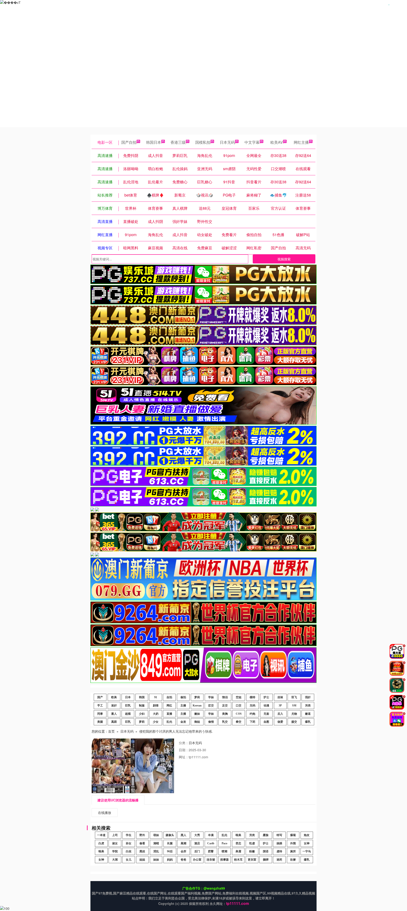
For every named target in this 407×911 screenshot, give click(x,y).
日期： (184, 749)
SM (294, 705)
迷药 (279, 859)
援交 (294, 721)
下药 (252, 721)
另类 (308, 705)
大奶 (156, 713)
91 (155, 697)
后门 (197, 851)
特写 (279, 835)
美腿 (100, 721)
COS (239, 713)
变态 (238, 843)
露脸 (266, 835)
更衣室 (252, 859)
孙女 (128, 843)
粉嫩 (252, 851)
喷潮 (224, 851)
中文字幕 (252, 142)
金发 (183, 721)
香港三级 (178, 142)
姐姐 (142, 859)
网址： (184, 757)
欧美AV (276, 142)
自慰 (266, 721)
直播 (169, 713)
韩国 (142, 697)
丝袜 (280, 697)
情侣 (225, 697)
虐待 (279, 851)
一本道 (101, 835)
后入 (280, 713)
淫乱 (156, 851)
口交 (238, 705)
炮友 (306, 835)
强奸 (308, 697)
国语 (266, 851)
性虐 (252, 843)
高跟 (114, 721)
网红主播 (301, 142)
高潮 (183, 843)
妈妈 (170, 859)
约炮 (252, 713)
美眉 (238, 851)
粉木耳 (238, 859)
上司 (115, 835)
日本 (128, 697)
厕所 (293, 851)
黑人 (183, 835)
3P (280, 705)
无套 (266, 713)
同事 (100, 713)
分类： (184, 742)
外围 (293, 843)
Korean (197, 705)
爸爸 (183, 859)
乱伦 (169, 721)
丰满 (211, 835)
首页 (111, 731)
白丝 (128, 851)
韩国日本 (153, 142)
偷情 (211, 721)
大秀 (197, 835)
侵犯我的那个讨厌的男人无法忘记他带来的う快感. (176, 731)
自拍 (169, 697)
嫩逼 (308, 713)
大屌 (115, 859)
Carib (210, 843)
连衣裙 (211, 859)
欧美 (114, 697)
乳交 (225, 721)
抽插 (279, 843)
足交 (225, 705)
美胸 (225, 713)
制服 (142, 705)
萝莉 (197, 697)
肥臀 (211, 851)
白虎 (101, 843)
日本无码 (227, 142)
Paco (224, 843)
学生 (128, 835)
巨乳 (128, 705)
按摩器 (224, 859)
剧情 (156, 705)
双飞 (294, 697)
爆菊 (293, 835)
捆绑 (266, 859)
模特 (252, 697)
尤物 (294, 713)
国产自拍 (128, 142)
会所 (183, 851)
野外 (142, 835)
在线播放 (104, 812)
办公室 (197, 859)
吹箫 (293, 859)
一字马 (306, 851)
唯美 (238, 835)
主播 (183, 705)
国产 (100, 697)
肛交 (211, 705)
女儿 (128, 859)
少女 (156, 721)
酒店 (197, 843)
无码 (252, 705)
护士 (266, 697)
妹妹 (156, 859)
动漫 (266, 705)
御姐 (197, 721)
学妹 (211, 697)
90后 (170, 851)
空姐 (238, 697)
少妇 (142, 713)
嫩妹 (197, 713)
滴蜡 (156, 843)
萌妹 (156, 835)
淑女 (115, 843)
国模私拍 (202, 142)
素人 (114, 713)
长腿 (170, 843)
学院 (115, 851)
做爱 (280, 721)
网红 (169, 705)
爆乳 (308, 721)
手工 (100, 705)
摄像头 (170, 835)
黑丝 (142, 851)
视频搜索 (284, 259)
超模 (128, 713)
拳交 (238, 721)
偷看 (142, 843)
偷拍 (183, 697)
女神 (306, 843)
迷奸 (114, 705)
